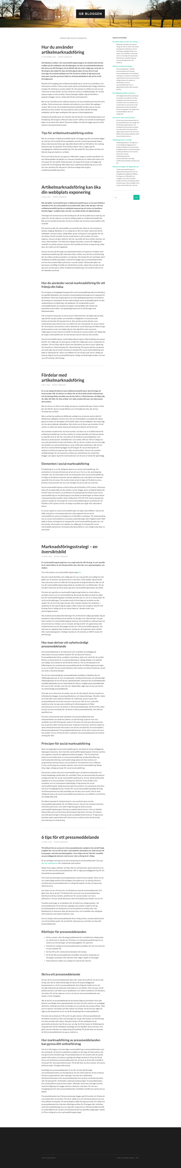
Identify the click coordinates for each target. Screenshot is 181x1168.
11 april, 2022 (46, 556)
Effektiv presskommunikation (122, 66)
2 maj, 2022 (45, 385)
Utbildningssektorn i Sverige (122, 140)
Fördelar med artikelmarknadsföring (62, 377)
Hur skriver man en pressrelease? (124, 117)
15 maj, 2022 (46, 197)
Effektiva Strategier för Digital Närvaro (126, 166)
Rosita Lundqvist (65, 57)
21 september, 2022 (48, 57)
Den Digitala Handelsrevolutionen (124, 93)
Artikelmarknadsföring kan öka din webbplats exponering (71, 189)
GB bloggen (90, 13)
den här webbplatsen (49, 863)
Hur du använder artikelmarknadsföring (62, 49)
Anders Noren (128, 1158)
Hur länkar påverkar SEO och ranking (125, 41)
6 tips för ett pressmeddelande (70, 837)
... (122, 62)
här (79, 572)
